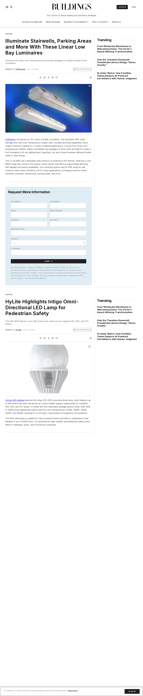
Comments (15, 248)
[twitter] (48, 77)
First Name (16, 201)
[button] (7, 7)
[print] (90, 77)
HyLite (18, 330)
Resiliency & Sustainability (76, 22)
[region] (71, 691)
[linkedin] (44, 77)
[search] (11, 7)
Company (15, 220)
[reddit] (53, 77)
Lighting (8, 34)
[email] (57, 77)
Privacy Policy (73, 691)
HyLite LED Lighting (15, 400)
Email (14, 211)
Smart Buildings (53, 22)
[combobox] (48, 242)
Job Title (54, 220)
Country (15, 239)
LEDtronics (20, 69)
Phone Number (56, 211)
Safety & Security (100, 22)
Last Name (55, 201)
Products (116, 22)
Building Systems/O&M (32, 22)
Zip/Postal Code (18, 229)
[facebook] (40, 77)
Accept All (132, 691)
